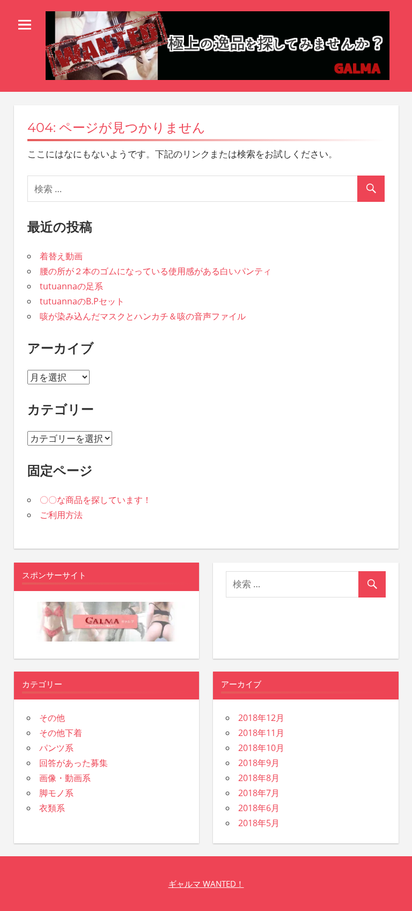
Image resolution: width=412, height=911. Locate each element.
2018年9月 (258, 763)
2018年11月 (261, 733)
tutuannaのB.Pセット (82, 301)
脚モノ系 (56, 793)
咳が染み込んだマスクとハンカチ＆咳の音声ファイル (143, 316)
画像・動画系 (65, 778)
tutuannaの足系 (71, 286)
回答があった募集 (73, 763)
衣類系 (52, 808)
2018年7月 (258, 793)
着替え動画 (61, 256)
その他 (52, 718)
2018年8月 (258, 778)
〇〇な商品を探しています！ (95, 500)
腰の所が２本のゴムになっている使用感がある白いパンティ (155, 271)
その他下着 (60, 733)
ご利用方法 (61, 515)
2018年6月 (258, 808)
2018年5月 (258, 823)
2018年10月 (261, 748)
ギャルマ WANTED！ (206, 883)
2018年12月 (261, 718)
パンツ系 (56, 748)
